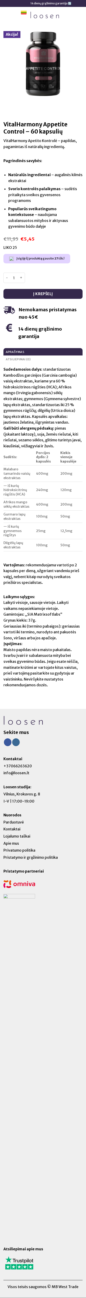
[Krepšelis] (80, 15)
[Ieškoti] (14, 16)
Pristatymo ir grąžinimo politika (30, 857)
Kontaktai (11, 829)
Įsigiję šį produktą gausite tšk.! (40, 258)
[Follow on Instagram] (16, 742)
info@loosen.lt (16, 773)
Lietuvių (23, 15)
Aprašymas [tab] (15, 352)
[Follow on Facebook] (7, 742)
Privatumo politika (19, 850)
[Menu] (6, 14)
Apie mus (11, 843)
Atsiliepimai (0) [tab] (18, 359)
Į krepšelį (43, 294)
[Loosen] (44, 15)
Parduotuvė (13, 822)
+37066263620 (17, 766)
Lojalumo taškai (16, 836)
